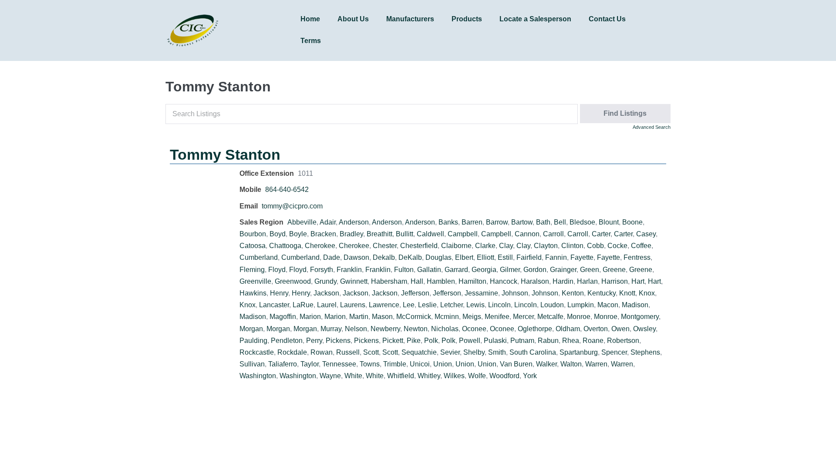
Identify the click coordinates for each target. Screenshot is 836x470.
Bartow (522, 222)
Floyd (277, 269)
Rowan (321, 352)
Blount (609, 222)
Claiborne (456, 245)
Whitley (429, 375)
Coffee (641, 245)
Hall (417, 281)
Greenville (255, 281)
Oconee (474, 328)
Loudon (552, 305)
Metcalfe (550, 316)
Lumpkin (580, 305)
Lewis (475, 305)
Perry (314, 340)
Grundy (325, 281)
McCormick (413, 316)
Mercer (523, 316)
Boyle (298, 234)
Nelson (356, 328)
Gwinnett (353, 281)
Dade (331, 257)
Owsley (644, 328)
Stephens (645, 352)
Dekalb (384, 257)
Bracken (323, 234)
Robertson (623, 340)
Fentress (637, 257)
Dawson (356, 257)
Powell (469, 340)
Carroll (553, 234)
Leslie (427, 305)
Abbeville (302, 222)
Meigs (471, 316)
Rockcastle (256, 352)
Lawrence (384, 305)
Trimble (394, 364)
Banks (448, 222)
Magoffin (283, 316)
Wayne (330, 375)
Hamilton (472, 281)
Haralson (535, 281)
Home (310, 19)
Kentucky (601, 293)
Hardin (563, 281)
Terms (310, 40)
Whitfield (400, 375)
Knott (627, 293)
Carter (601, 234)
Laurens (352, 305)
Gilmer (510, 269)
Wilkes (454, 375)
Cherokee (320, 245)
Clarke (485, 245)
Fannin (556, 257)
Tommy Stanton (225, 154)
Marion (310, 316)
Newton (416, 328)
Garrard (456, 269)
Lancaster (274, 305)
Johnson (515, 293)
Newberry (385, 328)
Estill (505, 257)
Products (467, 19)
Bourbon (252, 234)
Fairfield (529, 257)
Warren (596, 364)
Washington (257, 375)
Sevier (450, 352)
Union (442, 364)
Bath (543, 222)
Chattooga (285, 245)
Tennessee (339, 364)
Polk (431, 340)
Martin (358, 316)
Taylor (309, 364)
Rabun (548, 340)
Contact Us (607, 19)
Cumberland (258, 257)
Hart (637, 281)
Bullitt (404, 234)
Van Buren (516, 364)
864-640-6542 (287, 189)
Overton (595, 328)
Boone (632, 222)
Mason (382, 316)
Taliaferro (282, 364)
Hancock (503, 281)
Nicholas (444, 328)
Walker (546, 364)
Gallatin (429, 269)
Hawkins (252, 293)
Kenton (573, 293)
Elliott (485, 257)
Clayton (546, 245)
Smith (497, 352)
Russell (348, 352)
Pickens (338, 340)
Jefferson (415, 293)
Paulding (253, 340)
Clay (506, 245)
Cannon (527, 234)
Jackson (326, 293)
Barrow (497, 222)
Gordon (534, 269)
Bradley (351, 234)
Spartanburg (579, 352)
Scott (371, 352)
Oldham (568, 328)
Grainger (563, 269)
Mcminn (447, 316)
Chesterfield (419, 245)
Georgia (484, 269)
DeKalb (410, 257)
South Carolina (532, 352)
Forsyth (321, 269)
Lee (409, 305)
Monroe (578, 316)
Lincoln (499, 305)
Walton (571, 364)
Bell (560, 222)
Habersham (389, 281)
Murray (330, 328)
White (353, 375)
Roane (593, 340)
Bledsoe (582, 222)
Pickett (392, 340)
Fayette (581, 257)
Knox (647, 293)
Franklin (349, 269)
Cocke (617, 245)
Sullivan (252, 364)
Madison (635, 305)
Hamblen (441, 281)
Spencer (614, 352)
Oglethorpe (535, 328)
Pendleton (287, 340)
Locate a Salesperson (535, 19)
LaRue (303, 305)
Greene (614, 269)
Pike (414, 340)
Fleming (252, 269)
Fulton (404, 269)
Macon (607, 305)
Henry (279, 293)
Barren (472, 222)
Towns (370, 364)
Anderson (354, 222)
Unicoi (420, 364)
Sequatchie (419, 352)
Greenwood (293, 281)
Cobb (595, 245)
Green (589, 269)
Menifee (497, 316)
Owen (620, 328)
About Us (353, 19)
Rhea (570, 340)
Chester (385, 245)
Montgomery (640, 316)
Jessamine (481, 293)
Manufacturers (410, 19)
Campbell (463, 234)
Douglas (438, 257)
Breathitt (379, 234)
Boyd (278, 234)
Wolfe (477, 375)
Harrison (614, 281)
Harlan (587, 281)
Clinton (572, 245)
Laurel (327, 305)
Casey (646, 234)
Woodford (504, 375)
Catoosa (252, 245)
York (530, 375)
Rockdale (292, 352)
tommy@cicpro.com (292, 206)
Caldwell (430, 234)
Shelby (474, 352)
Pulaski (495, 340)
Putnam (522, 340)
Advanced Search (652, 127)
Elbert (464, 257)
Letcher (451, 305)
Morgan (251, 328)
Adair (328, 222)
